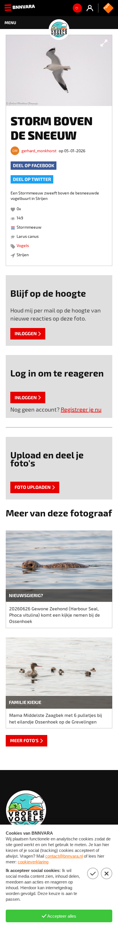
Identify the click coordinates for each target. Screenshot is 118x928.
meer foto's (24, 740)
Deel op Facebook (33, 165)
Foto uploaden (33, 487)
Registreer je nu (81, 409)
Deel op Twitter (32, 179)
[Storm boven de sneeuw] (59, 70)
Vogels (23, 245)
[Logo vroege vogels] (59, 22)
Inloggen (26, 333)
